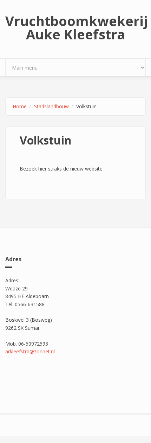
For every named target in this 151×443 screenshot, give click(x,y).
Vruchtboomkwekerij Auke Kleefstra (75, 27)
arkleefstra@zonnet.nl (30, 351)
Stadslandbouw (51, 106)
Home (20, 106)
